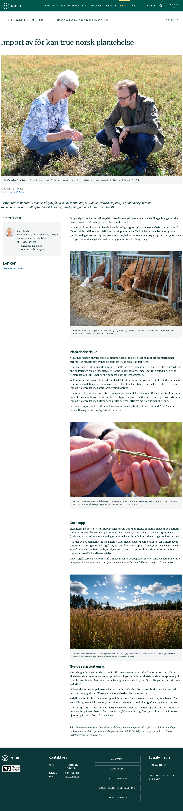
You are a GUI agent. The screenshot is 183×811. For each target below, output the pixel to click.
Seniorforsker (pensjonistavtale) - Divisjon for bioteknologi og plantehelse (37, 234)
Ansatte (137, 5)
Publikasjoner (70, 5)
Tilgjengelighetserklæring (117, 788)
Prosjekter (52, 5)
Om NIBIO (150, 5)
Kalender (96, 5)
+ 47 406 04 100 (72, 772)
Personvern (117, 797)
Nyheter (124, 5)
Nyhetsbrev (117, 778)
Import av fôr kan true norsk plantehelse (82, 20)
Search (161, 6)
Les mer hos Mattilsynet (14, 268)
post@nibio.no (72, 776)
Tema (85, 5)
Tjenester (111, 5)
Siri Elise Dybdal (14, 192)
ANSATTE (117, 759)
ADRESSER (117, 769)
